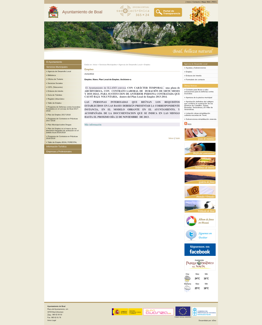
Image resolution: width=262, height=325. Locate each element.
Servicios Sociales (55, 83)
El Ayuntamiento (54, 62)
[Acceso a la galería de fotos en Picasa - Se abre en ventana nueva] (200, 226)
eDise (214, 320)
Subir (177, 138)
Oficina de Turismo (55, 79)
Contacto (196, 2)
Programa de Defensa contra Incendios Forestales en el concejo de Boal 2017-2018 (63, 109)
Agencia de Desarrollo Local (59, 71)
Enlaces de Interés (193, 76)
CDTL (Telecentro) (55, 87)
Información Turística (56, 146)
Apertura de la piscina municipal (199, 97)
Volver (171, 138)
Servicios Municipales (57, 67)
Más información (92, 124)
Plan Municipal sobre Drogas (59, 125)
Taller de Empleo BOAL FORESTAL (62, 142)
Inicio (189, 2)
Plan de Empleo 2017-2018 (59, 115)
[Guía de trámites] (200, 140)
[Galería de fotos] (200, 183)
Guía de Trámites (55, 95)
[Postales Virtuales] (200, 198)
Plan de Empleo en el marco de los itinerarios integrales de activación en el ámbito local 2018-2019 (62, 130)
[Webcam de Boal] (200, 212)
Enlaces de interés (55, 91)
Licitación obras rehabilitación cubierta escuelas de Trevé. (197, 114)
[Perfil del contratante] (200, 154)
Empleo (147, 65)
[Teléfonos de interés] (200, 169)
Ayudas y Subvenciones (196, 68)
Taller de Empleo (54, 103)
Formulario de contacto (195, 79)
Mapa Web (206, 2)
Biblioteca (52, 75)
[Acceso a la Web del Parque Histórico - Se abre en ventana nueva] (200, 270)
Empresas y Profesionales (59, 151)
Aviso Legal (51, 320)
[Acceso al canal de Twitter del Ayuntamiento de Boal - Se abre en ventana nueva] (200, 241)
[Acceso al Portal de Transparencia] (168, 16)
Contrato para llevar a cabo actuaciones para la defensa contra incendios (199, 92)
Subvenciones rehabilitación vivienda (201, 119)
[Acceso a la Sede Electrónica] (133, 16)
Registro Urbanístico (56, 99)
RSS (214, 2)
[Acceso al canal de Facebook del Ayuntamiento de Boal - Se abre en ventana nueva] (200, 255)
